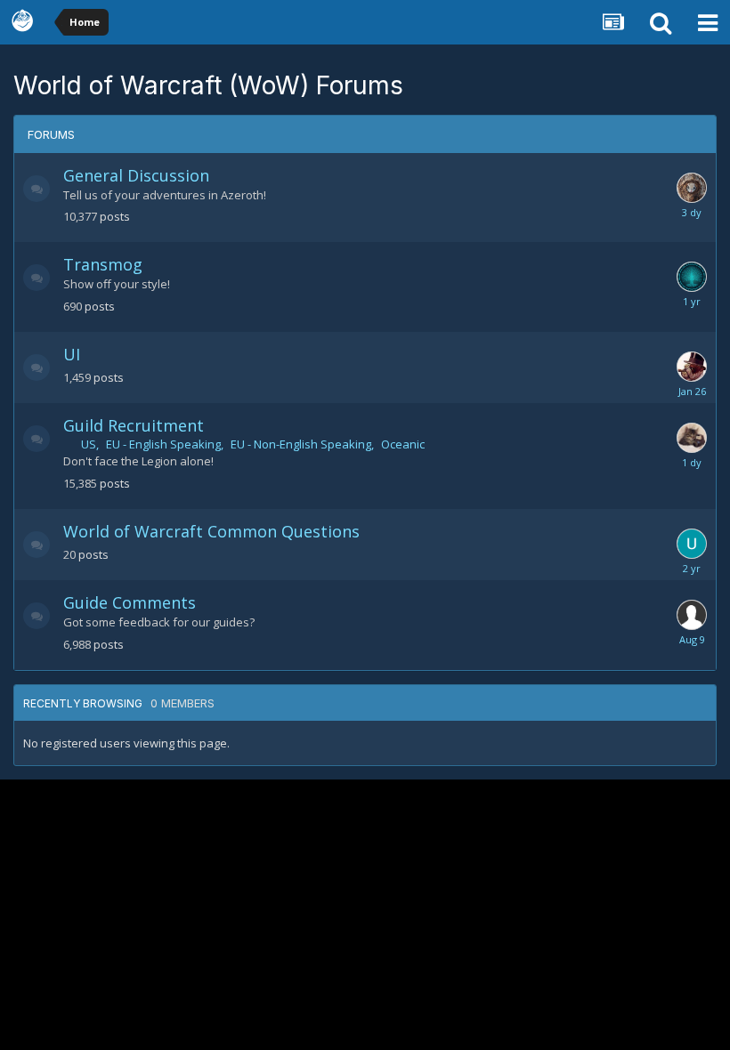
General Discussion (136, 175)
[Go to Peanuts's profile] (692, 188)
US (88, 444)
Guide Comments (129, 602)
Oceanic (403, 444)
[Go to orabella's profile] (692, 277)
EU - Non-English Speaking (301, 444)
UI (71, 354)
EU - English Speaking (163, 444)
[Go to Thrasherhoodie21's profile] (692, 544)
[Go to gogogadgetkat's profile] (692, 615)
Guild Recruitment (133, 425)
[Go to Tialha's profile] (692, 438)
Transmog (102, 264)
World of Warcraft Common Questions (211, 531)
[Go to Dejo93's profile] (692, 366)
